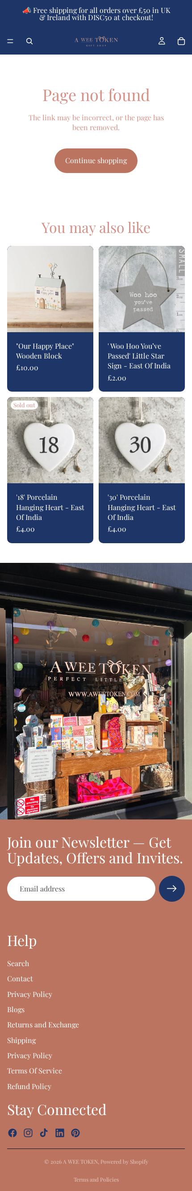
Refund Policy (29, 1086)
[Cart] (181, 41)
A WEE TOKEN (80, 1161)
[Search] (29, 41)
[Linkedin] (59, 1133)
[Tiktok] (43, 1133)
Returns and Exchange (43, 1024)
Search (18, 963)
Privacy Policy (29, 994)
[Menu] (10, 41)
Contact (20, 978)
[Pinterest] (75, 1133)
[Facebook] (12, 1133)
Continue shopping (96, 160)
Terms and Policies (96, 1179)
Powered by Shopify (124, 1161)
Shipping (21, 1040)
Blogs (16, 1009)
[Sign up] (172, 889)
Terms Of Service (34, 1071)
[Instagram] (28, 1133)
